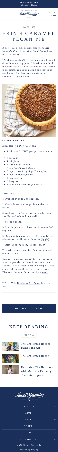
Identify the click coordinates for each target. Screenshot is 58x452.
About (28, 426)
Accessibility (28, 439)
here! (45, 272)
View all (29, 335)
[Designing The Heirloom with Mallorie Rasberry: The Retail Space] (10, 369)
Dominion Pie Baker (29, 283)
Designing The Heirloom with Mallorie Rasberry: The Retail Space (37, 371)
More (28, 433)
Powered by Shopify (29, 449)
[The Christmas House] (10, 358)
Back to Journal (31, 308)
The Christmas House (35, 355)
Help (28, 420)
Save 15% (28, 406)
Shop (28, 413)
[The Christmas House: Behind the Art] (10, 346)
